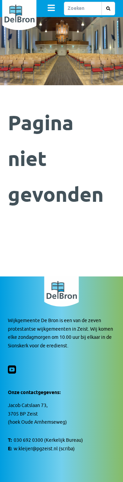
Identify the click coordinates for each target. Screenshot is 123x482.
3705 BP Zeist (23, 414)
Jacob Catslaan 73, (27, 405)
